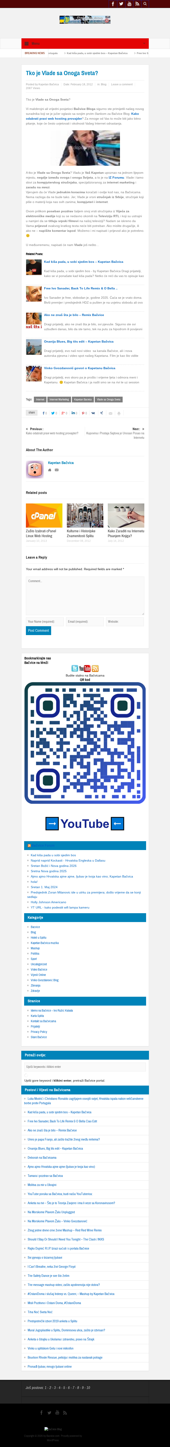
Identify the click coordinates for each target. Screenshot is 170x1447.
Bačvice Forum (43, 845)
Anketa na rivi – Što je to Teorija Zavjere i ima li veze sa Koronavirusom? (71, 1203)
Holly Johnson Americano (48, 902)
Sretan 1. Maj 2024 (44, 887)
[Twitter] (74, 669)
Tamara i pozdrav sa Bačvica (45, 1176)
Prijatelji (35, 1027)
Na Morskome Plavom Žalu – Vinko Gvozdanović (57, 1221)
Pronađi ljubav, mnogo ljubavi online (50, 1367)
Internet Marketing (59, 399)
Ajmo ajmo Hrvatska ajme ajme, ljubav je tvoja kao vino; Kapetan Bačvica (82, 876)
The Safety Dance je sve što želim (48, 1276)
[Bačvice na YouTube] (85, 669)
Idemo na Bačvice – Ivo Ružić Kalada (52, 1011)
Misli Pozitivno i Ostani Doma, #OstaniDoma (54, 1303)
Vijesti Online (38, 975)
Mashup (35, 948)
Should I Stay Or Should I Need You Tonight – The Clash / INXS (66, 1239)
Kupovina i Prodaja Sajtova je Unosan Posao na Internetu (115, 433)
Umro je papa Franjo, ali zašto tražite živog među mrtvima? (64, 1139)
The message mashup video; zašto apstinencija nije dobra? (64, 1285)
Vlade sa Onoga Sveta (108, 399)
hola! (34, 881)
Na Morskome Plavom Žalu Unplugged (51, 1212)
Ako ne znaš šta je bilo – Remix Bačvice (74, 315)
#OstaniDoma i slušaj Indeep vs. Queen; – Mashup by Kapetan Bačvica (71, 1294)
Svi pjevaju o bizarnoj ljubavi (45, 1258)
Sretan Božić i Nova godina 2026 (54, 866)
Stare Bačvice (39, 1037)
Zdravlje (35, 991)
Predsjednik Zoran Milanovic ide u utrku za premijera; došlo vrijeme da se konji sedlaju (84, 895)
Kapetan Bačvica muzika (45, 943)
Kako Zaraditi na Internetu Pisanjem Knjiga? (126, 533)
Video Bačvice (39, 970)
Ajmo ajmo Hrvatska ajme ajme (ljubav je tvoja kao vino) (61, 1167)
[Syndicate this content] (29, 845)
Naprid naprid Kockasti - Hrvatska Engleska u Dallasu (68, 860)
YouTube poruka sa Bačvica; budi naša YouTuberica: (60, 1194)
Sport (34, 959)
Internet (40, 399)
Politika (35, 954)
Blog (103, 84)
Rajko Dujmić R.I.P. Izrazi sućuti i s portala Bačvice (58, 1248)
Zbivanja (35, 986)
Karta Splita (37, 1016)
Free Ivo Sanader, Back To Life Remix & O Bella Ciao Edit (62, 1121)
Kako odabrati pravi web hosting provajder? (52, 431)
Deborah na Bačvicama (42, 1158)
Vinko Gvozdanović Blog (44, 980)
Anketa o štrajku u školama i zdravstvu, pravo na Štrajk (61, 1339)
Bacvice (35, 927)
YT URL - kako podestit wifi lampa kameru (60, 907)
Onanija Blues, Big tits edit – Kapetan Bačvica (79, 341)
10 (88, 1387)
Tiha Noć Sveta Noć (40, 1312)
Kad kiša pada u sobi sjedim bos (53, 855)
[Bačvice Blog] (85, 19)
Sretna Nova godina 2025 (49, 871)
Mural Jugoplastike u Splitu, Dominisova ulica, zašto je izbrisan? (66, 1330)
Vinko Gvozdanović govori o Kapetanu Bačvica (79, 368)
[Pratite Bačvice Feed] (95, 669)
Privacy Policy (39, 1032)
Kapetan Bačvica (49, 84)
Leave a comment (122, 84)
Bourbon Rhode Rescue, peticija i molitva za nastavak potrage (65, 1357)
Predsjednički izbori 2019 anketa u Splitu (52, 1321)
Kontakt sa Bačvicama (43, 1021)
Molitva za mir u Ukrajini (42, 1185)
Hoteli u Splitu (38, 938)
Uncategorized (39, 964)
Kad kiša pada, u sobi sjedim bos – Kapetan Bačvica (74, 53)
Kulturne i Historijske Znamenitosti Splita (81, 533)
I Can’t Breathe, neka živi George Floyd (51, 1267)
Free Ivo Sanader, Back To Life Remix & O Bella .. (81, 288)
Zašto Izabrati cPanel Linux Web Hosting (41, 533)
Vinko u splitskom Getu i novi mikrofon (50, 1348)
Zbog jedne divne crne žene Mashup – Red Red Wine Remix (65, 1230)
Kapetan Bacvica (83, 399)
